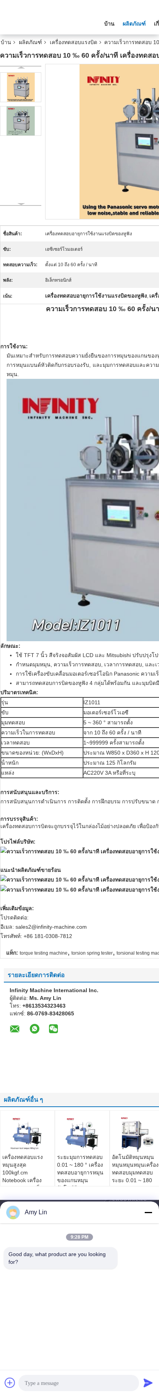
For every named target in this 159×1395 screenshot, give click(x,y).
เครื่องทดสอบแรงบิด (73, 42)
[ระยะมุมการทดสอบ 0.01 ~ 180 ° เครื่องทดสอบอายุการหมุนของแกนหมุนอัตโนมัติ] (82, 1133)
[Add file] (10, 1382)
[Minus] (148, 1212)
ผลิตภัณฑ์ (134, 24)
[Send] (148, 1382)
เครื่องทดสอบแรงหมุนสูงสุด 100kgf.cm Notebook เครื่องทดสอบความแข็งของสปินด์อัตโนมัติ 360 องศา (27, 1180)
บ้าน (109, 24)
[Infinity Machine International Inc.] (42, 22)
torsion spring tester (92, 953)
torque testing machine (44, 953)
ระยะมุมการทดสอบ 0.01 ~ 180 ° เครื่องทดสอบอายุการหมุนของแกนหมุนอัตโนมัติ (80, 1172)
